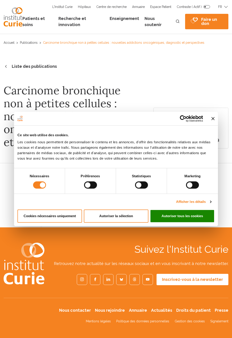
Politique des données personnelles (142, 321)
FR (220, 7)
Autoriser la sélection (116, 216)
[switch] (90, 185)
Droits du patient (193, 310)
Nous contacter (75, 310)
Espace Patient (160, 7)
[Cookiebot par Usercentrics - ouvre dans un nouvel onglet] (183, 118)
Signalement (219, 321)
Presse (221, 310)
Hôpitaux (84, 7)
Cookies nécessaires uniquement (50, 216)
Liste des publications (34, 66)
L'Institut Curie (62, 7)
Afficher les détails (191, 202)
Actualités (161, 310)
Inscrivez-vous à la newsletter (192, 279)
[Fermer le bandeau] (213, 118)
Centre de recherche (111, 7)
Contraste (189, 7)
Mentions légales (98, 321)
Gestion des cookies (190, 321)
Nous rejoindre (110, 310)
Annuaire (138, 7)
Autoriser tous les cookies (182, 216)
